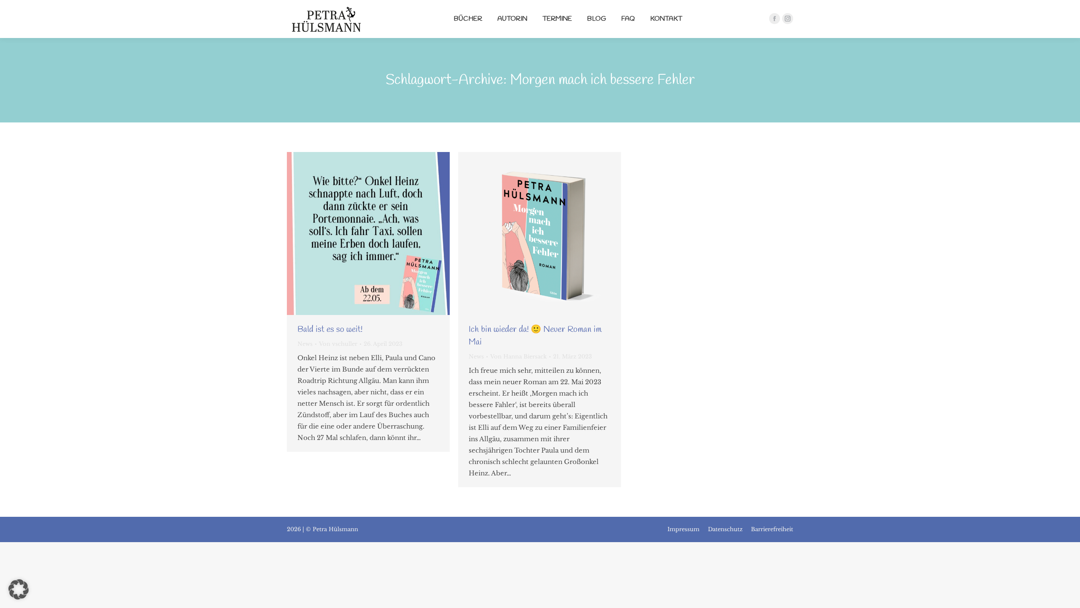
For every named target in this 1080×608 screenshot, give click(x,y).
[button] (18, 589)
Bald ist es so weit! (329, 329)
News (305, 343)
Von (338, 343)
